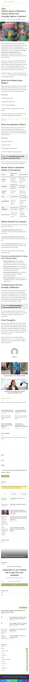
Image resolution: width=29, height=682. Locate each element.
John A (4, 19)
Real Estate (4, 668)
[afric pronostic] (8, 1)
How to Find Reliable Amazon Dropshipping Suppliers (6, 425)
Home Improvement (6, 659)
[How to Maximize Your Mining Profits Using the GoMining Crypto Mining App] (5, 512)
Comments (23, 494)
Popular (5, 494)
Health (3, 661)
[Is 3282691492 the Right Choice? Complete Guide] (7, 405)
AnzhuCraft (4, 75)
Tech (3, 652)
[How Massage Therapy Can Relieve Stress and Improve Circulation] (4, 625)
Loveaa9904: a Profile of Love (17, 498)
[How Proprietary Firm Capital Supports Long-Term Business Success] (5, 531)
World (3, 648)
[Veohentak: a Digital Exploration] (5, 506)
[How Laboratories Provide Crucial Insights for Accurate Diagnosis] (4, 619)
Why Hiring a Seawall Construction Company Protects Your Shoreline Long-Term (18, 518)
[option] (14, 550)
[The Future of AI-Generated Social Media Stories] (4, 631)
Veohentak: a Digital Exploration (18, 504)
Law (3, 665)
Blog (3, 657)
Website (3, 465)
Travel (3, 670)
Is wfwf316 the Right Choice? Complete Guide (15, 556)
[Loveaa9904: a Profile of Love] (5, 500)
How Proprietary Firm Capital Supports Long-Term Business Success (17, 529)
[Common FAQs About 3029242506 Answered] (21, 405)
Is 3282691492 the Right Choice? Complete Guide (7, 411)
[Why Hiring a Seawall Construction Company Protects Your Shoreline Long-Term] (5, 521)
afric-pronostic (5, 650)
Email (2, 460)
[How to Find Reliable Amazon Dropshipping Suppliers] (7, 419)
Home (3, 5)
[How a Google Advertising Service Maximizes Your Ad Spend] (21, 419)
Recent (13, 494)
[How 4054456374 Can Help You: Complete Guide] (4, 637)
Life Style (4, 663)
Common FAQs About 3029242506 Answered (21, 411)
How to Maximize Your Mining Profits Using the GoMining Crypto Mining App (18, 512)
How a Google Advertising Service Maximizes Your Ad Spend (21, 425)
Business (8, 5)
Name (2, 455)
